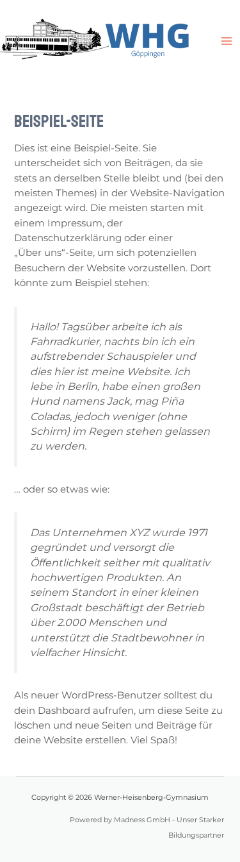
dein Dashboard (52, 710)
